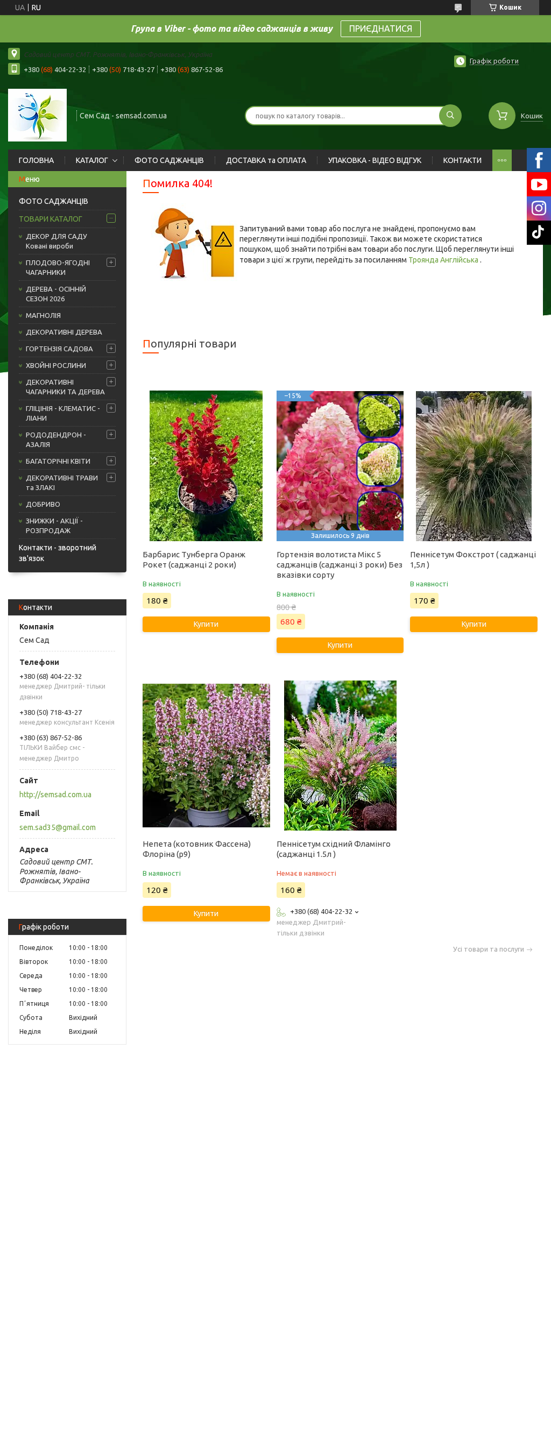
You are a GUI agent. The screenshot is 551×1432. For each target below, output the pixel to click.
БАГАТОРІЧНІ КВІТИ (58, 461)
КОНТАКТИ (462, 160)
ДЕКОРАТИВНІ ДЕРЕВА (64, 332)
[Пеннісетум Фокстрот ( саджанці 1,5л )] (473, 466)
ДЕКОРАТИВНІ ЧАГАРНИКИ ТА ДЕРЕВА (65, 386)
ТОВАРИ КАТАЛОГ (50, 219)
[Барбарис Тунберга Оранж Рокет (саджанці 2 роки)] (206, 466)
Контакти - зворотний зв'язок (57, 553)
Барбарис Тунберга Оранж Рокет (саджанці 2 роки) (194, 559)
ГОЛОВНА (36, 160)
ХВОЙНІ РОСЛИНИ (56, 365)
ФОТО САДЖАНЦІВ (169, 160)
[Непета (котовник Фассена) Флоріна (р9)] (206, 755)
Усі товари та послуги (488, 949)
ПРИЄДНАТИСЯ (380, 28)
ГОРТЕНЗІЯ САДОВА (59, 348)
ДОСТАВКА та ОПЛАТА (266, 160)
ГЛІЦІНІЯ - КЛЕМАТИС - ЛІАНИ (63, 413)
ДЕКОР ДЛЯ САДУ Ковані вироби (56, 241)
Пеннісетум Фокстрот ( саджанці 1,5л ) (473, 559)
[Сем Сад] (37, 114)
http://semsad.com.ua (55, 794)
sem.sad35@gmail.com (57, 827)
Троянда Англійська (444, 260)
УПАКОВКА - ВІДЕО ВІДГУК (374, 160)
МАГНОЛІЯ (43, 315)
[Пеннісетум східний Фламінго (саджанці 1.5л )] (340, 755)
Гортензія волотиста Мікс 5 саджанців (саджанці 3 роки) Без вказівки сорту (339, 564)
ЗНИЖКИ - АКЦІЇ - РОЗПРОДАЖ (54, 525)
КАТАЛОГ (92, 160)
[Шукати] (450, 115)
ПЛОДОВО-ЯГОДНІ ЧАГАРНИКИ (58, 267)
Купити (206, 624)
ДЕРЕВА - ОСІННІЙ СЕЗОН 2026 (56, 293)
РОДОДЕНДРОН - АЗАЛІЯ (56, 439)
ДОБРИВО (43, 504)
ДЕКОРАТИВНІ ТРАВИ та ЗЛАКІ (62, 482)
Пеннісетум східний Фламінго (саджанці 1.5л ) (334, 849)
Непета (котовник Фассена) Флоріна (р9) (197, 849)
